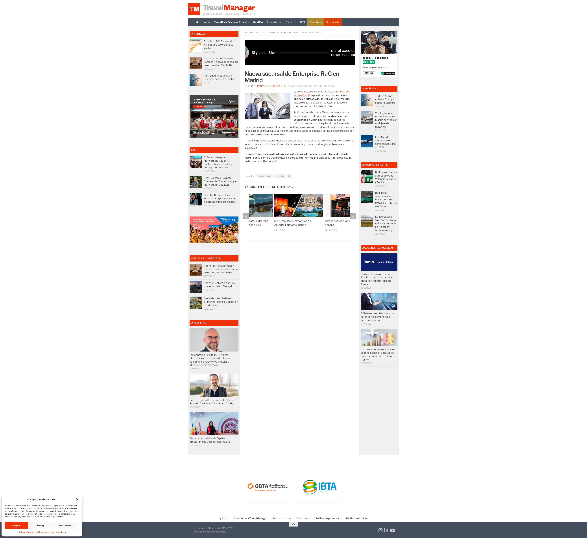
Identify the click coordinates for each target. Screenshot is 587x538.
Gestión (258, 22)
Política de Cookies (25, 532)
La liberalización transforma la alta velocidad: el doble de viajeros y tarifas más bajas (385, 223)
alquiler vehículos (265, 176)
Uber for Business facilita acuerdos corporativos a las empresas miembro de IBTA (220, 198)
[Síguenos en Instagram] (380, 530)
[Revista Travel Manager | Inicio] (221, 9)
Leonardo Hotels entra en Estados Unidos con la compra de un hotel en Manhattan (221, 62)
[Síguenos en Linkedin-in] (386, 530)
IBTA (302, 22)
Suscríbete (333, 22)
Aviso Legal (61, 532)
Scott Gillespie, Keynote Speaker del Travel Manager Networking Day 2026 (220, 181)
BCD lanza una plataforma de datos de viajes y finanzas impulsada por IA (377, 317)
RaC (289, 176)
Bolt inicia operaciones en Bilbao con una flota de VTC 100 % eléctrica (386, 199)
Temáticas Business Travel (230, 22)
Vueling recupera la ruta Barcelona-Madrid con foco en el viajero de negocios (386, 120)
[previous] (246, 216)
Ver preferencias (67, 525)
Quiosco (290, 22)
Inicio (207, 22)
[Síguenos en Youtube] (392, 530)
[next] (353, 216)
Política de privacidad (45, 532)
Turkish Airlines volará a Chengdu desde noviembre (385, 99)
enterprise (280, 176)
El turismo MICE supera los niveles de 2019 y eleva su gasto (219, 45)
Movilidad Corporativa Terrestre (273, 32)
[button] (77, 499)
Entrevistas (274, 22)
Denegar (41, 525)
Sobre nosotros (282, 518)
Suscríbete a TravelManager (250, 518)
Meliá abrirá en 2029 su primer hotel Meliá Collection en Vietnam (221, 302)
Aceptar (16, 525)
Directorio (316, 22)
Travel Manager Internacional (266, 86)
